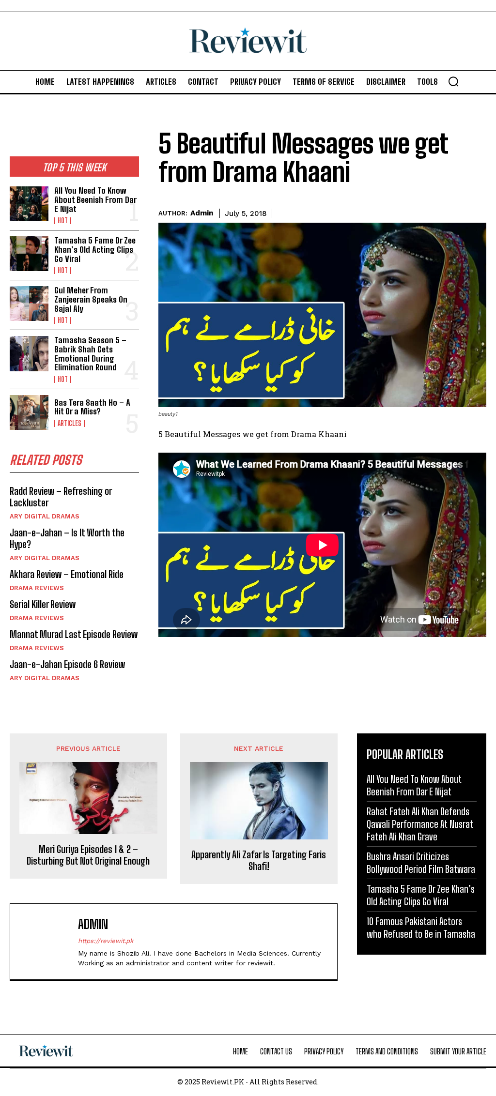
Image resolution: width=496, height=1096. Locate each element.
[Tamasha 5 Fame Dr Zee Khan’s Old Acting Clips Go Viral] (29, 253)
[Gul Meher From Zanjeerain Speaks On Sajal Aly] (29, 303)
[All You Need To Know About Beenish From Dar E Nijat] (29, 203)
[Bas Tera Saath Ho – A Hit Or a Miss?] (29, 412)
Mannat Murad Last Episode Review (74, 634)
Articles (69, 423)
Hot (63, 220)
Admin (201, 213)
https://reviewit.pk (105, 940)
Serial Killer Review (43, 604)
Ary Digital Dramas (44, 516)
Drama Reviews (37, 588)
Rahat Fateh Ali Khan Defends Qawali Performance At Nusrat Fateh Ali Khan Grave (420, 824)
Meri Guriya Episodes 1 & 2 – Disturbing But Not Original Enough (88, 855)
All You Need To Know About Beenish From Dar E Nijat (95, 199)
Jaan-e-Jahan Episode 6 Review (67, 664)
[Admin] (46, 941)
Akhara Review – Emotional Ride (67, 574)
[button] (453, 81)
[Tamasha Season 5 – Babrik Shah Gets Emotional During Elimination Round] (29, 353)
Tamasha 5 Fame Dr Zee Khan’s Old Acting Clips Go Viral (95, 249)
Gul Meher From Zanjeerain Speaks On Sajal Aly (90, 299)
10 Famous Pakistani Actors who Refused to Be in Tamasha (421, 927)
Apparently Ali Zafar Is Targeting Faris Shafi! (258, 860)
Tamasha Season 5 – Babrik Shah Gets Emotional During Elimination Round (90, 353)
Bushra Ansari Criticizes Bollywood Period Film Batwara (421, 863)
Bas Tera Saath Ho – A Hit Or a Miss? (92, 407)
